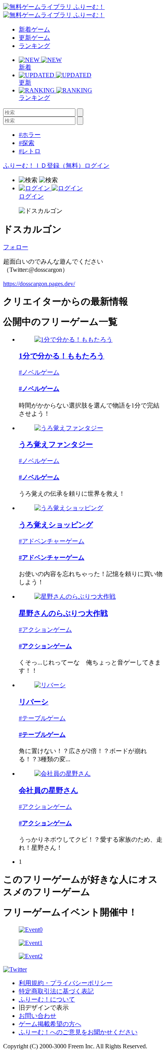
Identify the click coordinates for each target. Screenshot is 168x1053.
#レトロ (30, 151)
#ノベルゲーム (39, 372)
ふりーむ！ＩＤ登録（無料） (43, 165)
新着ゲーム (34, 29)
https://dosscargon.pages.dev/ (39, 283)
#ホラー (30, 134)
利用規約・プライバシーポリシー (66, 983)
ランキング (34, 46)
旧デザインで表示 (44, 1007)
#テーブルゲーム (42, 718)
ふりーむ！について (47, 999)
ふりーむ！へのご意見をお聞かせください (78, 1032)
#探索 (26, 143)
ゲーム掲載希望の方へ (50, 1024)
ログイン (96, 165)
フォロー (15, 247)
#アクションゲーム (45, 629)
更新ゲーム (34, 37)
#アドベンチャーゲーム (51, 541)
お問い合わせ (37, 1015)
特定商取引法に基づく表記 (56, 991)
